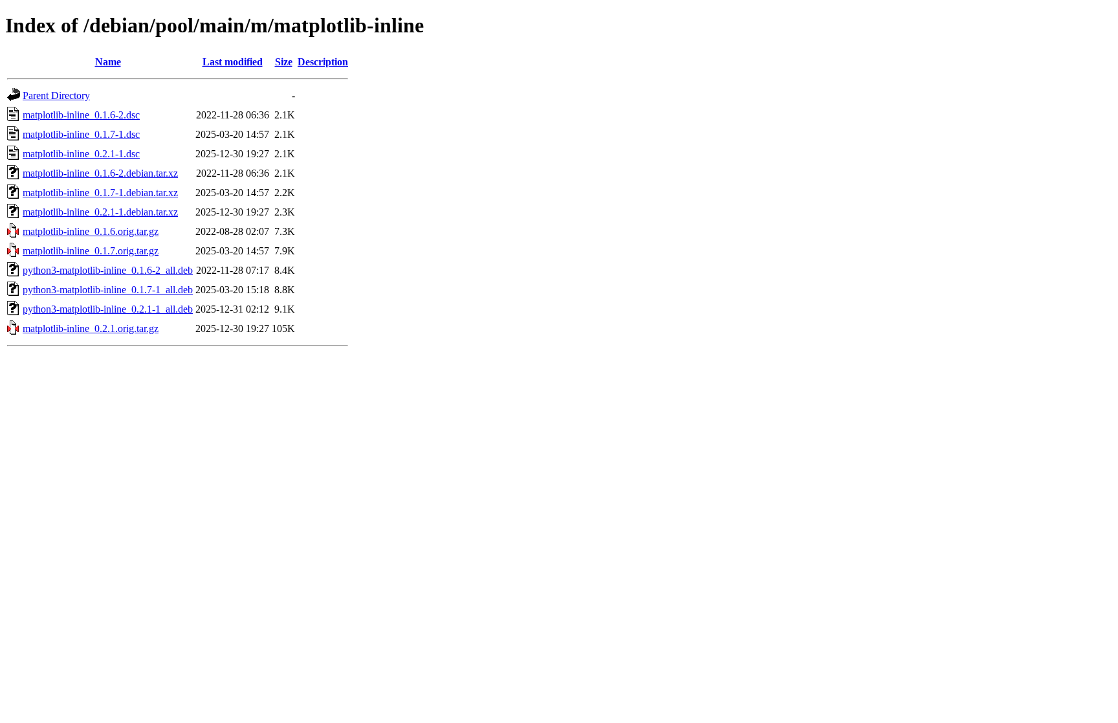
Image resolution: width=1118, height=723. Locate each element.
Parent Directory (56, 95)
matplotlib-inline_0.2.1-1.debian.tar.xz (100, 211)
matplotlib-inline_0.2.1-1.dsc (81, 153)
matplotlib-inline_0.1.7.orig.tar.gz (91, 250)
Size (283, 61)
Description (323, 61)
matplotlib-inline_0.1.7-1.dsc (81, 134)
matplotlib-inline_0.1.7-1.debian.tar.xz (100, 192)
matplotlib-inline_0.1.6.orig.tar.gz (91, 231)
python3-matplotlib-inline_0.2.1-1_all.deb (108, 309)
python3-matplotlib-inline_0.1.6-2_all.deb (108, 270)
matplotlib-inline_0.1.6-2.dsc (81, 114)
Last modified (233, 61)
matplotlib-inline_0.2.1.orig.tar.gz (91, 328)
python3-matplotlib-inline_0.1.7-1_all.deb (108, 289)
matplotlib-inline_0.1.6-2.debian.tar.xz (100, 173)
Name (108, 61)
